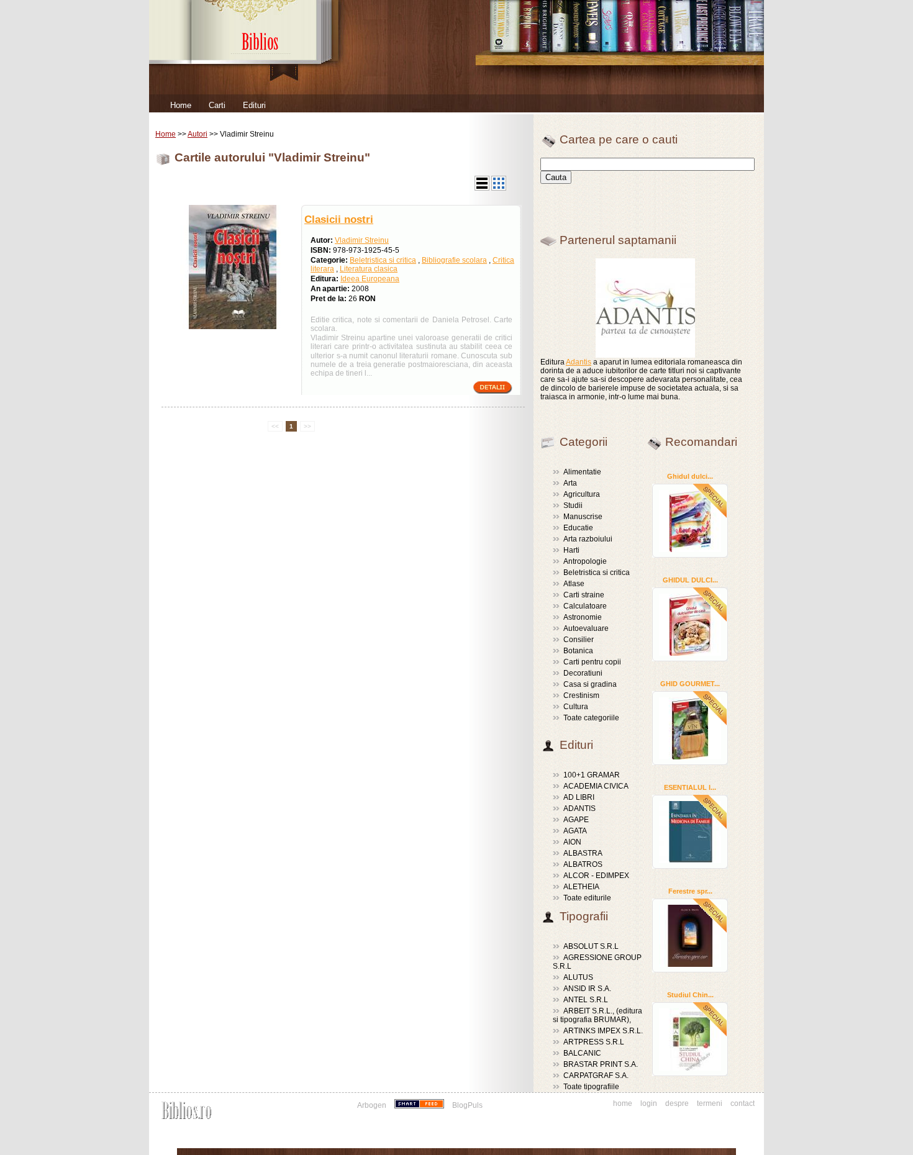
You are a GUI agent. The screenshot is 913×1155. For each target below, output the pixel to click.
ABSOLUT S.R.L (591, 946)
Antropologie (585, 561)
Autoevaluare (586, 628)
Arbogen (371, 1105)
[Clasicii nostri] (233, 326)
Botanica (578, 650)
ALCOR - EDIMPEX (596, 875)
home (622, 1103)
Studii (573, 505)
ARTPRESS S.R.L (593, 1042)
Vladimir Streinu (362, 240)
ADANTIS (579, 808)
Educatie (578, 527)
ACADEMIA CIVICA (596, 786)
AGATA (575, 831)
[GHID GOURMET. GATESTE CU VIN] (690, 727)
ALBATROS (582, 864)
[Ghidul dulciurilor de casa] (690, 520)
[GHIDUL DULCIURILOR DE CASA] (690, 624)
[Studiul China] (690, 1039)
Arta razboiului (587, 539)
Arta (570, 483)
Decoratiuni (582, 673)
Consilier (578, 639)
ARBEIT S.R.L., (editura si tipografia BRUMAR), (597, 1015)
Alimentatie (582, 472)
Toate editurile (587, 898)
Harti (571, 550)
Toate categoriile (591, 717)
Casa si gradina (590, 684)
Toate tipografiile (591, 1086)
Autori (197, 134)
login (648, 1103)
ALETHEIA (581, 886)
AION (572, 842)
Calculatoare (585, 606)
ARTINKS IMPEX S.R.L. (603, 1030)
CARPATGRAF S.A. (596, 1075)
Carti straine (583, 595)
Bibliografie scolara (454, 260)
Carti (217, 105)
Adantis (578, 362)
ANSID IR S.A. (587, 988)
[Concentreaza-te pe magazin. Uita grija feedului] (420, 1105)
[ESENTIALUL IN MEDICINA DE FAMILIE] (690, 831)
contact (742, 1103)
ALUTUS (578, 977)
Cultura (575, 706)
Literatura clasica (368, 269)
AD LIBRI (578, 797)
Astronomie (582, 617)
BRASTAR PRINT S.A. (600, 1064)
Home (180, 105)
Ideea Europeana (369, 278)
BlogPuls (467, 1105)
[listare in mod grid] (498, 188)
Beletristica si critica (383, 260)
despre (677, 1103)
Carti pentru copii (592, 662)
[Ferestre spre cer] (690, 935)
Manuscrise (582, 516)
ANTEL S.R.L (585, 999)
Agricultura (581, 494)
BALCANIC (582, 1053)
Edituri (254, 105)
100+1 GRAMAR (591, 775)
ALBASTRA (582, 853)
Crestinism (581, 695)
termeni (709, 1103)
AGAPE (576, 819)
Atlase (573, 583)
